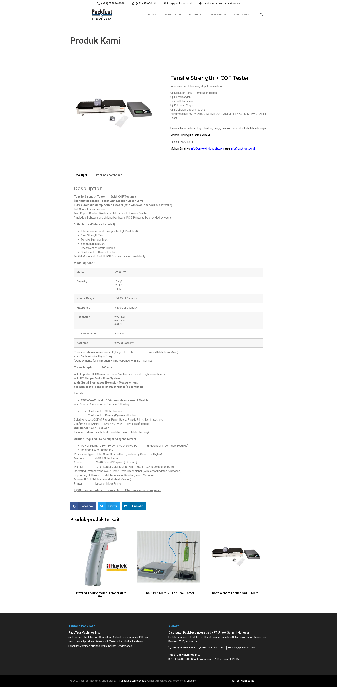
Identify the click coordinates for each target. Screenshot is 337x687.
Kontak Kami (242, 14)
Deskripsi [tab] (81, 175)
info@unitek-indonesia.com (207, 148)
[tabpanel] (168, 339)
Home (152, 14)
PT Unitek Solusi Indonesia (131, 680)
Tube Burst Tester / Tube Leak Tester (168, 593)
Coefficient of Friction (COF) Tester (235, 593)
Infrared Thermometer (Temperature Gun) (101, 594)
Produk (193, 14)
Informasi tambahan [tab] (109, 175)
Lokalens (192, 680)
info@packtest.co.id (242, 148)
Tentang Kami (172, 14)
